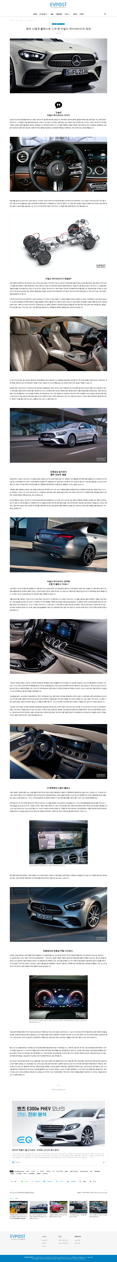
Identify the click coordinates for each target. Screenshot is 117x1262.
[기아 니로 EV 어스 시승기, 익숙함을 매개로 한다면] (98, 1207)
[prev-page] (57, 1222)
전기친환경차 (32, 1173)
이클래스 (13, 1173)
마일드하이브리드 (84, 1171)
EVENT (82, 14)
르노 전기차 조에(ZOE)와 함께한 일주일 (22, 1192)
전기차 (25, 1173)
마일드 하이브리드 (74, 1171)
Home (35, 14)
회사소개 (77, 1243)
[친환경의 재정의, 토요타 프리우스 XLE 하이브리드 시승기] (58, 1207)
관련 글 (11, 1198)
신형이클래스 (97, 1171)
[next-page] (59, 1222)
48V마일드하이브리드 (19, 1171)
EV (37, 1171)
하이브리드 (45, 1173)
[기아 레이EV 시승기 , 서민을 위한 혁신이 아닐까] (78, 1207)
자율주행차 (59, 14)
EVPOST (42, 1171)
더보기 (16, 1198)
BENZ (27, 1171)
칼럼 (52, 14)
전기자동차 (19, 1173)
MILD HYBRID (59, 1171)
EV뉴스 (67, 14)
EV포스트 (48, 1171)
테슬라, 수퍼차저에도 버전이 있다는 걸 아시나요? (92, 1192)
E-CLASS (33, 1171)
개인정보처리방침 (28, 1257)
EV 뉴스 (44, 1246)
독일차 (66, 1171)
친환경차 (39, 1173)
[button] (105, 14)
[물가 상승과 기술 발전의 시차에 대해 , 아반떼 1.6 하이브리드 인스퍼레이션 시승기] (39, 1207)
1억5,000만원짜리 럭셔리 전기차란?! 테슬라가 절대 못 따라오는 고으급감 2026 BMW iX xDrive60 (18, 1216)
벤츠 (91, 1171)
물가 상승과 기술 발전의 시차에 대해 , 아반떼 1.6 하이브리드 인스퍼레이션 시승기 (38, 1216)
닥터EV (75, 14)
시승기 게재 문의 (63, 1243)
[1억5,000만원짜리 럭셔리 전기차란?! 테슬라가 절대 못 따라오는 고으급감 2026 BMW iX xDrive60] (19, 1207)
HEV (53, 1171)
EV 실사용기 (43, 14)
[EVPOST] (58, 6)
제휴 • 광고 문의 (63, 1240)
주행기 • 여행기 (19, 20)
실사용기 (12, 20)
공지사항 (77, 1240)
